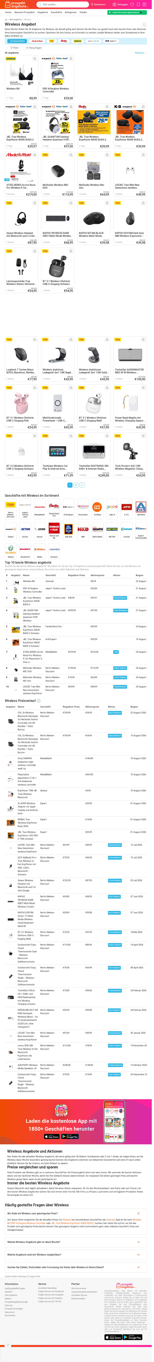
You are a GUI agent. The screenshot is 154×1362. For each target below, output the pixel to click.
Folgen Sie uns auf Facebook (51, 1291)
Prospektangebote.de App (16, 1302)
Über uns (9, 1305)
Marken (8, 1298)
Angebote (43, 12)
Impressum (10, 1312)
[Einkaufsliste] (144, 4)
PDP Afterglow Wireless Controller (28, 1223)
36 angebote (12, 52)
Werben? (9, 1292)
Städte (83, 12)
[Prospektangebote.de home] (17, 4)
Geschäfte (56, 12)
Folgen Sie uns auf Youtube (50, 1298)
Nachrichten (10, 1315)
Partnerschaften (78, 1298)
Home (8, 12)
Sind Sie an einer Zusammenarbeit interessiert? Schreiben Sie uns (84, 1291)
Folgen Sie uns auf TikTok (49, 1301)
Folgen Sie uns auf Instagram (51, 1295)
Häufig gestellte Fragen (15, 1288)
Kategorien (71, 12)
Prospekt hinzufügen (14, 1309)
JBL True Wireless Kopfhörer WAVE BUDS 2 (72, 1223)
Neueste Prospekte (24, 12)
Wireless (67, 1219)
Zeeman (110, 1219)
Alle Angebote (16, 20)
